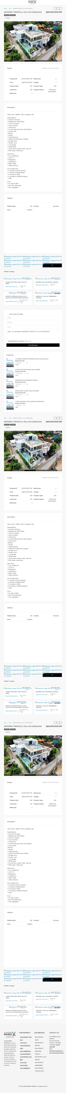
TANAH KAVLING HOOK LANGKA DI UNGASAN (29, 401)
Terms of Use (28, 341)
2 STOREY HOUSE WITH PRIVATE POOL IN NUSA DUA (31, 359)
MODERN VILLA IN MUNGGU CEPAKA (47, 282)
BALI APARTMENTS (25, 1054)
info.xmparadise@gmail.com (56, 1053)
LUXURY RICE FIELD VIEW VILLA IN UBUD (16, 282)
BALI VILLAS (23, 1042)
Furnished (12, 15)
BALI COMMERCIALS (25, 1051)
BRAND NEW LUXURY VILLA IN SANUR (27, 391)
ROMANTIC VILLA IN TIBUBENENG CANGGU (46, 297)
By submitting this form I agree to (19, 341)
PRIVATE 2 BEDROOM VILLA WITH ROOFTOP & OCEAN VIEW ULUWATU (17, 297)
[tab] (56, 27)
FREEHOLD (7, 15)
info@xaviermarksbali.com (56, 1051)
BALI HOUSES (24, 1065)
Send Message (33, 345)
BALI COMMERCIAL (25, 1068)
